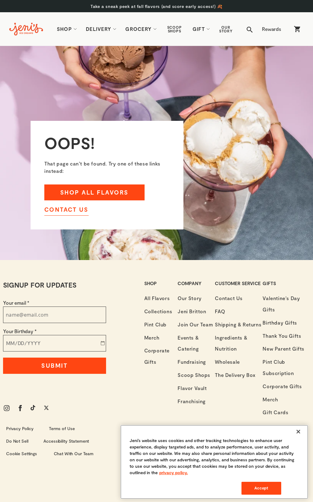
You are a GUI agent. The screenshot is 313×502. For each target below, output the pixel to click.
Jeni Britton (192, 311)
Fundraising (192, 362)
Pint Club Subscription (278, 367)
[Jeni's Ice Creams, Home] (26, 29)
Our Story (226, 29)
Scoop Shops (174, 29)
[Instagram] (6, 408)
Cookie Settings (21, 453)
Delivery (98, 29)
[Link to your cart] (297, 29)
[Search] (250, 29)
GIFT (199, 29)
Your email (16, 303)
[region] (214, 462)
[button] (156, 6)
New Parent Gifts (283, 348)
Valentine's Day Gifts (281, 303)
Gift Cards (275, 412)
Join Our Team (195, 324)
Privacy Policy (20, 428)
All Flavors (157, 298)
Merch (152, 337)
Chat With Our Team (74, 453)
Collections (158, 311)
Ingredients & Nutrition (231, 343)
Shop (64, 29)
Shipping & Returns (238, 324)
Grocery (138, 29)
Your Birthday (20, 331)
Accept (261, 487)
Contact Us (66, 209)
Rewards (271, 29)
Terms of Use (62, 428)
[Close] (298, 431)
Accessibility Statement (66, 441)
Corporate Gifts (157, 356)
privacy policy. (173, 472)
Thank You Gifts (282, 336)
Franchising (192, 401)
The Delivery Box (235, 375)
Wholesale (227, 362)
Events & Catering (188, 343)
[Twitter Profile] (47, 408)
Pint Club (155, 324)
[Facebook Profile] (20, 408)
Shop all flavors (94, 192)
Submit (54, 365)
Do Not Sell (17, 441)
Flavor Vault (192, 388)
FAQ (220, 311)
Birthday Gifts (280, 322)
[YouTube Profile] (33, 408)
